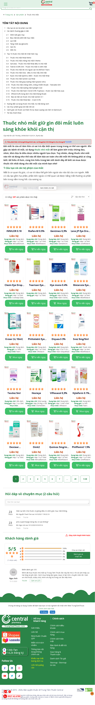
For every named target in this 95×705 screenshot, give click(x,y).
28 (75, 479)
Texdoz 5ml (14, 393)
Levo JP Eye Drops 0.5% (81, 231)
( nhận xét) (12, 560)
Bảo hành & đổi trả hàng (58, 646)
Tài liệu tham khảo (14, 113)
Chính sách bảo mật (46, 608)
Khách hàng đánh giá (22, 538)
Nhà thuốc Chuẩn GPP (39, 637)
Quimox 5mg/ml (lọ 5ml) (58, 447)
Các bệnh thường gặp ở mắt (18, 31)
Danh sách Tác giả (58, 658)
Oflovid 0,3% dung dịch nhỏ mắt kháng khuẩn (28, 94)
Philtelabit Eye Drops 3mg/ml (36, 339)
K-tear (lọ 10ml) (14, 339)
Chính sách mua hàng (57, 633)
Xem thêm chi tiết (47, 188)
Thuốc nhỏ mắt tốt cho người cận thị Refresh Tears (30, 70)
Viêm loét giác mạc (17, 35)
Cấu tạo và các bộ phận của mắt (19, 28)
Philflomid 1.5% (81, 447)
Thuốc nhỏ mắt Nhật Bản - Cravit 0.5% (26, 100)
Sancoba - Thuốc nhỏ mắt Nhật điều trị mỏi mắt (28, 64)
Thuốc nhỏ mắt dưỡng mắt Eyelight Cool (26, 88)
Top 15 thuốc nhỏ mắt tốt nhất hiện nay (22, 54)
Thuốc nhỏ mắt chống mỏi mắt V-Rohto (25, 61)
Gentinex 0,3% (58, 231)
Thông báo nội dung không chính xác (37, 652)
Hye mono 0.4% (58, 285)
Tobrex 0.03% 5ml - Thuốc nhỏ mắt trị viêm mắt (28, 67)
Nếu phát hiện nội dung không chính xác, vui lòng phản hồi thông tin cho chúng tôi (39, 142)
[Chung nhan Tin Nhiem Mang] (80, 690)
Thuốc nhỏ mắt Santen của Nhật (22, 79)
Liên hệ (34, 632)
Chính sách (58, 618)
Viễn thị (13, 50)
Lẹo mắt (13, 41)
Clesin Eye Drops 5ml (14, 285)
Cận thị (13, 47)
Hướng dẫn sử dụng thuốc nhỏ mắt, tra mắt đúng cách (28, 104)
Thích (18, 517)
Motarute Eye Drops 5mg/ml (81, 285)
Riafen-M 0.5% (36, 231)
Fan (12, 649)
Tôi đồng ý (43, 612)
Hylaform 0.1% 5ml (81, 393)
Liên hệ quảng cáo (37, 666)
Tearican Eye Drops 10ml (36, 285)
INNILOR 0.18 (14, 231)
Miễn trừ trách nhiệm (37, 643)
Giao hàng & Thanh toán (55, 653)
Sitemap (54, 662)
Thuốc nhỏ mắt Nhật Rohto (20, 58)
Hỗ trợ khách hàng (39, 619)
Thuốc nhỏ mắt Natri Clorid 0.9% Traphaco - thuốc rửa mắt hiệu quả (37, 91)
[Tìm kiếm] (90, 8)
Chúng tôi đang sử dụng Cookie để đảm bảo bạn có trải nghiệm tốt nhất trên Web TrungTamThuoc (46, 607)
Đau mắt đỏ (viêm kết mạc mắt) (22, 38)
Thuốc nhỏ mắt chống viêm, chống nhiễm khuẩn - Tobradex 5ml (36, 85)
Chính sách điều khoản (57, 626)
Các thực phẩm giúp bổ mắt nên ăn (20, 107)
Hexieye (36, 393)
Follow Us (7, 661)
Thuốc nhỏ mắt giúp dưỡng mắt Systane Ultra (28, 82)
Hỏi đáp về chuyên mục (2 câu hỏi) (32, 494)
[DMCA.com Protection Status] (89, 690)
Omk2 (36, 447)
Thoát (52, 612)
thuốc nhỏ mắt (42, 149)
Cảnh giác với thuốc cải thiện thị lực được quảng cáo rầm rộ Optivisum (34, 110)
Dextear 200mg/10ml (14, 447)
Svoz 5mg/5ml (81, 339)
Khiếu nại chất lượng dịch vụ (37, 659)
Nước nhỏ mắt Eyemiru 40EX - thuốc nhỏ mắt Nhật (29, 76)
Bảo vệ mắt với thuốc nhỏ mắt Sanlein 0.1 (27, 97)
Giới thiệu (35, 628)
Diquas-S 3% (58, 339)
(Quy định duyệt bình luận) (79, 535)
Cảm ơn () (35, 580)
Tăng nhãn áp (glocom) (19, 44)
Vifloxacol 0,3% (58, 393)
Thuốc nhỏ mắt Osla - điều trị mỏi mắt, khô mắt (28, 73)
